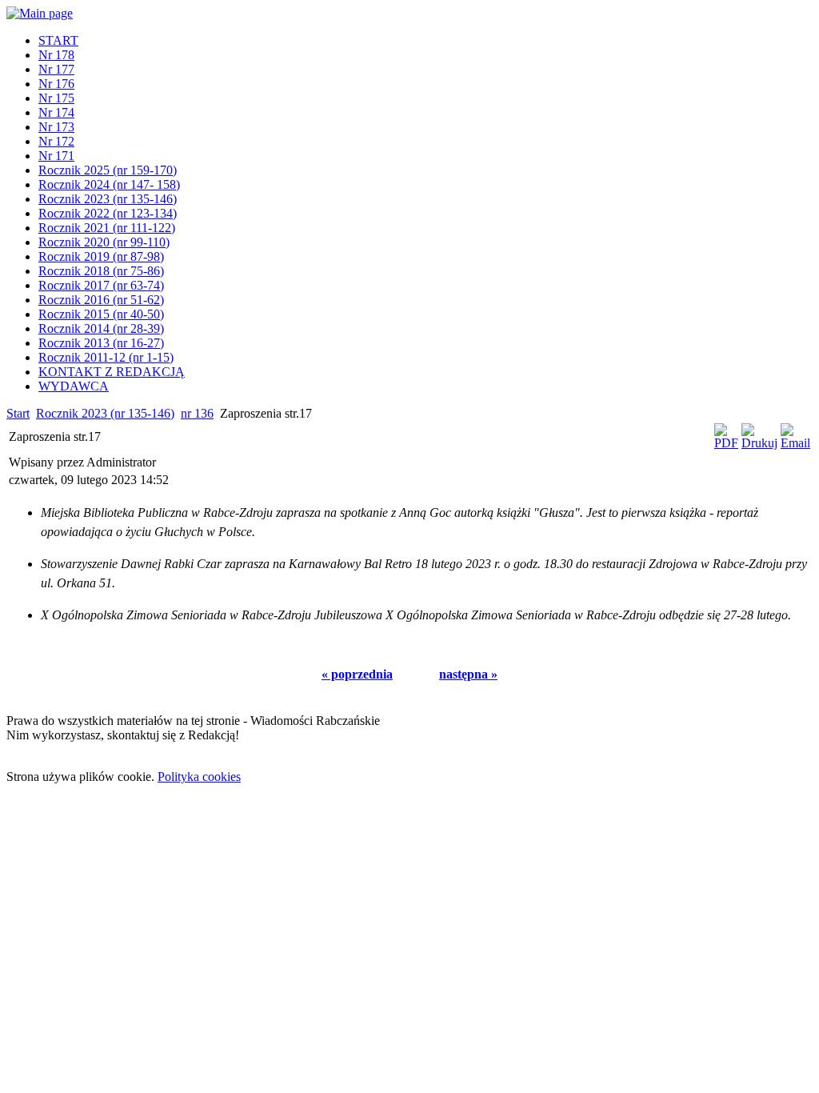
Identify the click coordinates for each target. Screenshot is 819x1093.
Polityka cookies (199, 776)
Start (18, 413)
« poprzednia (357, 674)
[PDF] (726, 443)
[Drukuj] (759, 443)
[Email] (795, 443)
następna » (468, 674)
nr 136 (197, 413)
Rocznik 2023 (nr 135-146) (105, 413)
